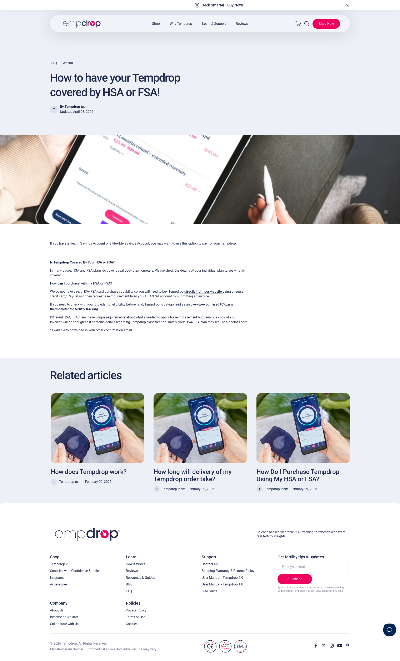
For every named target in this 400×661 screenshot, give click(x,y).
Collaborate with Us (64, 624)
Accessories (59, 584)
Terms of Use (135, 617)
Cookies (132, 624)
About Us (56, 610)
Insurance (57, 578)
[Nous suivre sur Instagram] (331, 645)
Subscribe (295, 579)
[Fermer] (347, 5)
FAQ (54, 63)
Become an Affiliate (64, 617)
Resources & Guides (140, 578)
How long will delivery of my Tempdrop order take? (193, 475)
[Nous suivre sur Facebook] (315, 645)
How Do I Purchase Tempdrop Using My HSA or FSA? (297, 475)
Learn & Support (214, 24)
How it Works (135, 564)
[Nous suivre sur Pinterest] (347, 645)
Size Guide (209, 591)
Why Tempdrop (181, 24)
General (67, 63)
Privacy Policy (136, 610)
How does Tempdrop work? (89, 471)
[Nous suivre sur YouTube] (339, 645)
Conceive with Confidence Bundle (74, 571)
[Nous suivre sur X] (323, 645)
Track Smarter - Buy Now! (222, 5)
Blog (129, 584)
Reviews (242, 24)
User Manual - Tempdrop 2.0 (222, 578)
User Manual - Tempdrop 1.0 (222, 584)
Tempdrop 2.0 (60, 564)
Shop (156, 24)
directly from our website (203, 291)
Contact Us (210, 564)
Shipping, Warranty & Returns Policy (228, 571)
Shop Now (326, 24)
